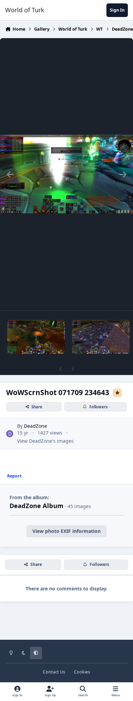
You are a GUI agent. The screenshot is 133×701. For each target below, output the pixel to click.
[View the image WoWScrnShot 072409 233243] (36, 337)
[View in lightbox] (66, 174)
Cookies (82, 672)
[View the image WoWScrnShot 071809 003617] (101, 337)
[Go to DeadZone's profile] (9, 433)
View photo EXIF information (66, 531)
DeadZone (35, 426)
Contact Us (54, 672)
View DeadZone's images (45, 441)
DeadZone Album (36, 506)
